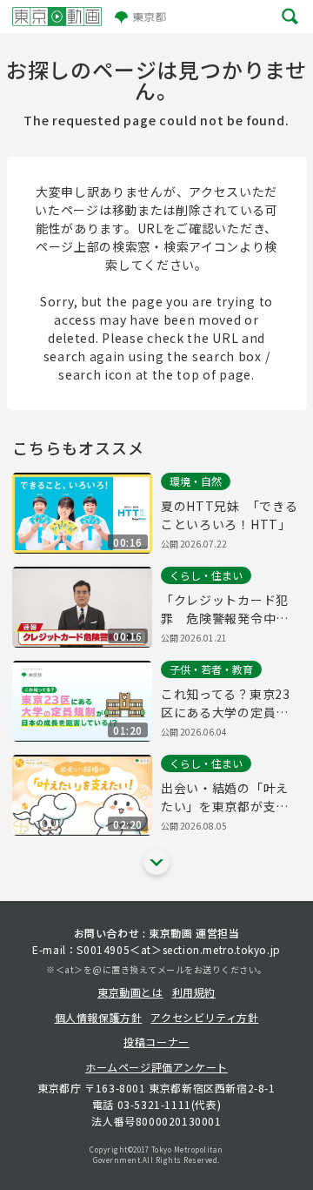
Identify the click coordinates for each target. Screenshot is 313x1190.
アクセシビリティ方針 (204, 1017)
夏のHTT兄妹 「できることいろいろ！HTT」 (229, 515)
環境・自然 (196, 481)
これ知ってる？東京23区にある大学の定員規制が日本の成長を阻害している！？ (225, 703)
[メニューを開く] (290, 17)
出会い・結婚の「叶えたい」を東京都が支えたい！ (225, 797)
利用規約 (194, 992)
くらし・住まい (206, 575)
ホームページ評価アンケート (156, 1066)
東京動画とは (130, 992)
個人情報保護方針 (99, 1017)
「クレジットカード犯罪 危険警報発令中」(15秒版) (225, 609)
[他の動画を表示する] (156, 862)
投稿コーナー (156, 1041)
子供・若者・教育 (211, 669)
